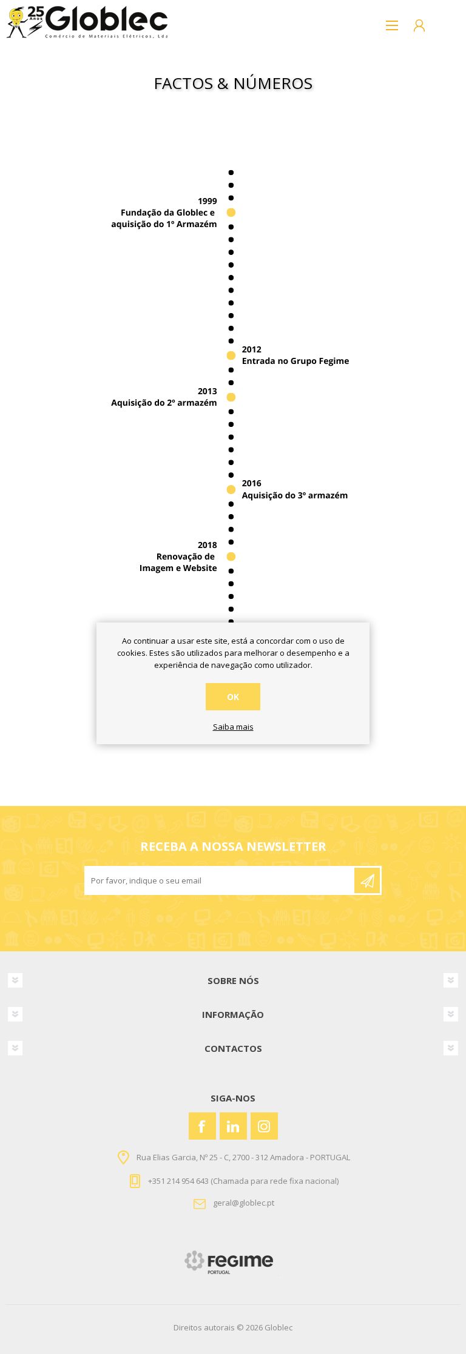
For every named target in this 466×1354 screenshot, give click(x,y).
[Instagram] (264, 1126)
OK (233, 696)
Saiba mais (233, 727)
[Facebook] (202, 1126)
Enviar (367, 880)
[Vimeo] (233, 1126)
